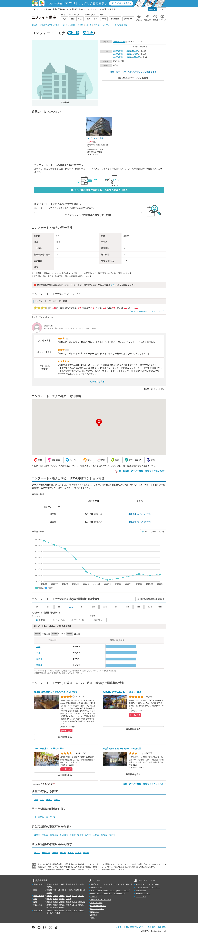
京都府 (62, 902)
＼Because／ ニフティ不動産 (147, 884)
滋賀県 (68, 902)
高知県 (62, 907)
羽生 (38, 653)
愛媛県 (55, 907)
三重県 (68, 899)
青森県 (55, 884)
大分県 (74, 910)
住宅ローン (94, 912)
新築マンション (109, 890)
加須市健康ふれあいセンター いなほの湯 (122, 748)
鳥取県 (62, 905)
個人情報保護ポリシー (136, 927)
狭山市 (73, 835)
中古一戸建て (119, 894)
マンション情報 (96, 903)
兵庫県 (55, 902)
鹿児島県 (50, 913)
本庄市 (45, 835)
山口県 (74, 905)
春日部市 (64, 835)
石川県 (74, 896)
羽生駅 (73, 33)
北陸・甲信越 (38, 896)
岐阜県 (55, 899)
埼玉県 (116, 41)
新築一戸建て (107, 894)
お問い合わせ (141, 890)
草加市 (104, 835)
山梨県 (55, 896)
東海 (35, 899)
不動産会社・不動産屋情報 (100, 900)
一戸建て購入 (95, 894)
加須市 (37, 835)
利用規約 (152, 927)
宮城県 (68, 884)
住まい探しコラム (97, 909)
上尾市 (96, 835)
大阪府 (49, 902)
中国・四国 (37, 905)
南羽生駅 (136, 57)
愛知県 (49, 899)
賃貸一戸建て (126, 884)
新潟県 (49, 896)
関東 (35, 890)
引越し (93, 918)
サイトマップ (141, 897)
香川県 (49, 907)
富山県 (68, 896)
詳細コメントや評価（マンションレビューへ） (147, 311)
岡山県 (55, 905)
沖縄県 (57, 913)
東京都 (37, 852)
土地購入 (93, 897)
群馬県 (86, 852)
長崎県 (62, 910)
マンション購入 (96, 890)
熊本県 (68, 910)
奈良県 (74, 902)
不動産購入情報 (96, 887)
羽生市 (88, 33)
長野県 (62, 896)
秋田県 (74, 884)
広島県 (49, 905)
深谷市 (88, 835)
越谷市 (112, 835)
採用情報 (162, 927)
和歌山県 (81, 902)
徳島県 (81, 905)
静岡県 (62, 899)
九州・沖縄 (37, 910)
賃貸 (92, 884)
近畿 (35, 902)
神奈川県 (46, 852)
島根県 (68, 905)
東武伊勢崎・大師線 (122, 51)
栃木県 (78, 852)
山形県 (81, 884)
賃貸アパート (114, 884)
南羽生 (39, 659)
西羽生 (39, 665)
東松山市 (54, 835)
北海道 (49, 884)
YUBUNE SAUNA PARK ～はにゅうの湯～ (123, 692)
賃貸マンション (101, 884)
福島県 (49, 887)
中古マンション (123, 890)
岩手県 (62, 884)
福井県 (81, 896)
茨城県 (71, 852)
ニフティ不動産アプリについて (148, 887)
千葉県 (63, 852)
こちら (113, 285)
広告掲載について (143, 894)
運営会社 (120, 927)
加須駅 (135, 54)
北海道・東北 (38, 884)
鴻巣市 (80, 835)
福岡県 (49, 910)
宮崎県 (81, 910)
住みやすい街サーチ (98, 906)
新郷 (38, 646)
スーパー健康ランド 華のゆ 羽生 (49, 748)
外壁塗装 (93, 915)
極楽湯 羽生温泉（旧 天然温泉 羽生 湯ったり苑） (55, 692)
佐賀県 (55, 910)
